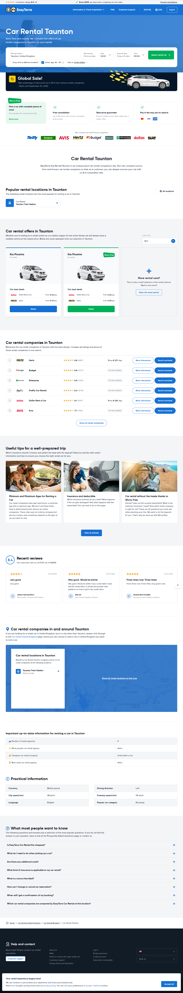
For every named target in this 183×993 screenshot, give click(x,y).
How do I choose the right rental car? (64, 957)
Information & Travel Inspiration (87, 9)
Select (33, 309)
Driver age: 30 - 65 (53, 62)
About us (53, 950)
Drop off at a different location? (25, 62)
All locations (168, 191)
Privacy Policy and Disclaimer (61, 963)
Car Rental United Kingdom (29, 923)
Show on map (28, 673)
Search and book (165, 360)
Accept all (169, 984)
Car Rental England (51, 923)
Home (12, 923)
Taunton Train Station (26, 203)
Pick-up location (16, 53)
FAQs (51, 953)
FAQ (112, 9)
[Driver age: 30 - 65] (42, 62)
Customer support (127, 9)
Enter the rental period (149, 292)
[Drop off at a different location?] (10, 62)
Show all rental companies (91, 423)
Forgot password (100, 953)
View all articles (91, 532)
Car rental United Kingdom (24, 636)
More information (143, 360)
